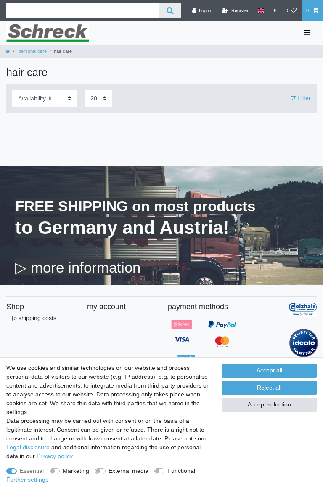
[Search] (170, 10)
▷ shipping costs (34, 317)
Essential (32, 470)
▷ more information (77, 267)
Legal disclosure (28, 447)
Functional (181, 470)
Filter (303, 98)
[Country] (261, 10)
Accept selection (269, 404)
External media (128, 470)
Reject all (269, 387)
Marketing (76, 470)
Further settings (27, 479)
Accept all (269, 370)
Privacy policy (54, 456)
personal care (32, 51)
